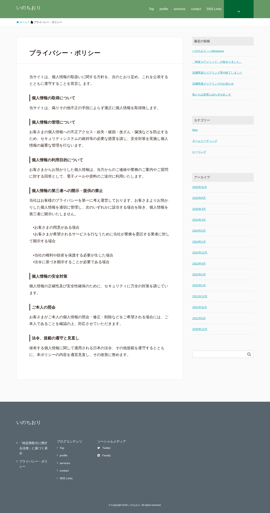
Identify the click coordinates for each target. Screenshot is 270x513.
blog (195, 129)
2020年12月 (199, 329)
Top (151, 9)
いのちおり (28, 7)
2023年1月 (199, 241)
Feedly (106, 455)
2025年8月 (199, 197)
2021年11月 (199, 307)
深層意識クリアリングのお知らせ (213, 83)
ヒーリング (199, 151)
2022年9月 (199, 263)
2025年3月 (199, 209)
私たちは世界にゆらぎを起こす (211, 94)
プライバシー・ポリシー (33, 464)
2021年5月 (199, 318)
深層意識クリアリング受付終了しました (217, 72)
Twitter (106, 447)
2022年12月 (199, 252)
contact (196, 9)
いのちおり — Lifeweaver (208, 50)
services (179, 9)
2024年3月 (199, 219)
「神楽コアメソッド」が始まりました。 (217, 61)
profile (164, 9)
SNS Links (214, 9)
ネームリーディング (204, 140)
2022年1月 (199, 285)
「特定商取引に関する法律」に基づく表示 (33, 448)
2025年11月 (199, 187)
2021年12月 (199, 296)
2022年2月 (199, 274)
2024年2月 (199, 230)
